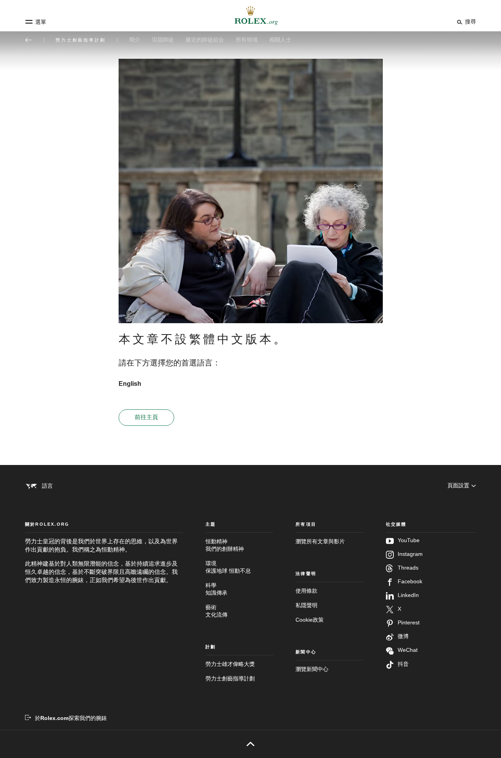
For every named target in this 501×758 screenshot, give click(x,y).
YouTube (409, 540)
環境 (228, 567)
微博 (403, 636)
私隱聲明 (306, 605)
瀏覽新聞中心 (312, 669)
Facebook (410, 581)
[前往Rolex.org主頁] (250, 15)
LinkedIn (408, 595)
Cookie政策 (310, 620)
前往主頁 (146, 417)
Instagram (410, 554)
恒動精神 (224, 545)
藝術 (216, 611)
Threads (408, 568)
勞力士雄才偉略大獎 (230, 664)
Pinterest (409, 623)
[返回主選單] (28, 40)
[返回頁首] (251, 744)
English (130, 383)
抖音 (403, 664)
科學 (216, 589)
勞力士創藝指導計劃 (230, 679)
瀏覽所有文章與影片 (320, 542)
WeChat (408, 650)
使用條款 (306, 591)
